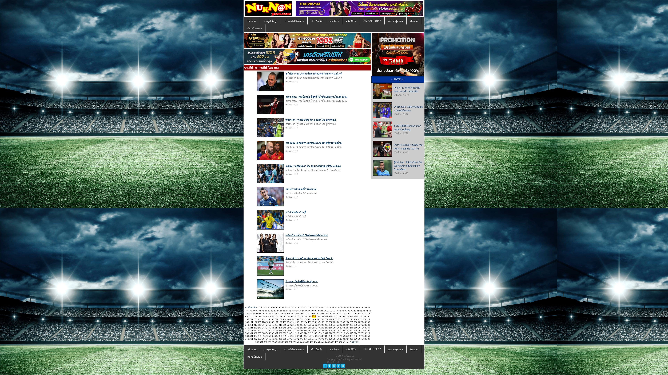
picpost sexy (372, 20)
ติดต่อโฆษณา (254, 28)
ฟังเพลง (414, 21)
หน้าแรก (251, 21)
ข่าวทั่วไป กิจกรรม (294, 21)
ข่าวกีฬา (334, 21)
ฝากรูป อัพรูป (270, 21)
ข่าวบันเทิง (317, 21)
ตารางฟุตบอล (395, 21)
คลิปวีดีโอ (351, 21)
